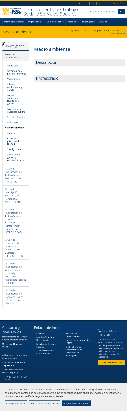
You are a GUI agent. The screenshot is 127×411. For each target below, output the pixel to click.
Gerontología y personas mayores (16, 72)
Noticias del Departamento (73, 335)
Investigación (88, 21)
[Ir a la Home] (12, 12)
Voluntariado (13, 78)
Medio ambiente (118, 33)
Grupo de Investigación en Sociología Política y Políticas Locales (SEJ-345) (14, 297)
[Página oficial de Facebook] (120, 3)
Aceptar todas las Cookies (76, 403)
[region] (63, 397)
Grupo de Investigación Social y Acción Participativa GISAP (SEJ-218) (13, 195)
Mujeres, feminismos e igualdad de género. (14, 99)
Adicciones (12, 122)
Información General (14, 21)
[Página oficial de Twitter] (123, 3)
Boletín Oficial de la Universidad (45, 339)
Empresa (11, 133)
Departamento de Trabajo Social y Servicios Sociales (50, 11)
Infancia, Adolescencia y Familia (14, 87)
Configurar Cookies (15, 403)
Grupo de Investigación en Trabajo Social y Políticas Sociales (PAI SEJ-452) (14, 175)
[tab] (16, 56)
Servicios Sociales (16, 117)
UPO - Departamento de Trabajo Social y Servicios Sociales (72, 30)
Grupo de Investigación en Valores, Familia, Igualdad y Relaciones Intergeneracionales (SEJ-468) (15, 273)
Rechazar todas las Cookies (44, 403)
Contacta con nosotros (111, 362)
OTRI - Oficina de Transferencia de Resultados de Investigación (74, 351)
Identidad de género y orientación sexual (16, 157)
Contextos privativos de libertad (13, 141)
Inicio (86, 30)
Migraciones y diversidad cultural (16, 110)
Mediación (12, 65)
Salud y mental (14, 149)
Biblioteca (41, 333)
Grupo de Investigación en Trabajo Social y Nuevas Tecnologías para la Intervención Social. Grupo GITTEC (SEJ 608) (14, 221)
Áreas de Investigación (114, 30)
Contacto (103, 21)
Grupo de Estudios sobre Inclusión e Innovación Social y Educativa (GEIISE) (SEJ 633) (14, 247)
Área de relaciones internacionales (45, 352)
